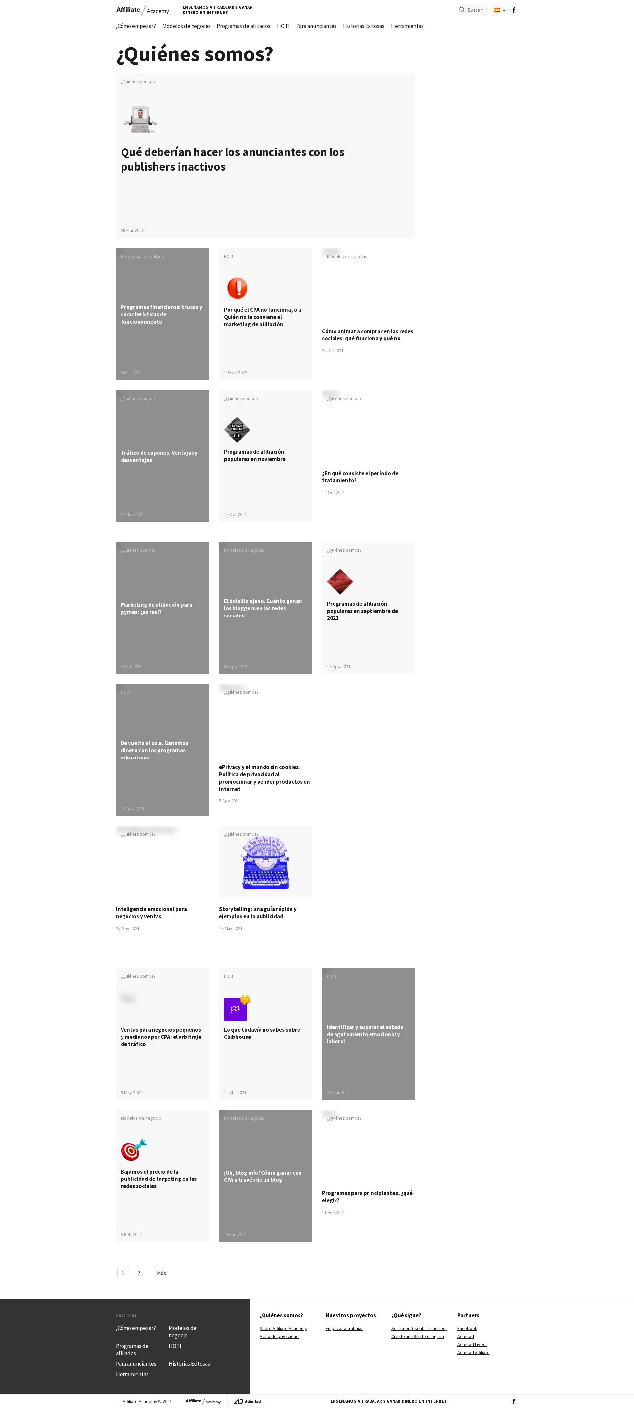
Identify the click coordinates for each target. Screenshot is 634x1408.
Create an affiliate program (417, 1336)
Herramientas (407, 26)
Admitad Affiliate (473, 1352)
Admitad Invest (472, 1344)
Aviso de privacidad (279, 1336)
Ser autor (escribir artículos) (419, 1328)
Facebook (467, 1328)
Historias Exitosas (363, 26)
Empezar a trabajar (344, 1328)
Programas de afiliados (243, 26)
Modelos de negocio (186, 26)
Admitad (465, 1336)
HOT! (283, 26)
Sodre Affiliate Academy (283, 1328)
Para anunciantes (316, 26)
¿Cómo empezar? (136, 26)
